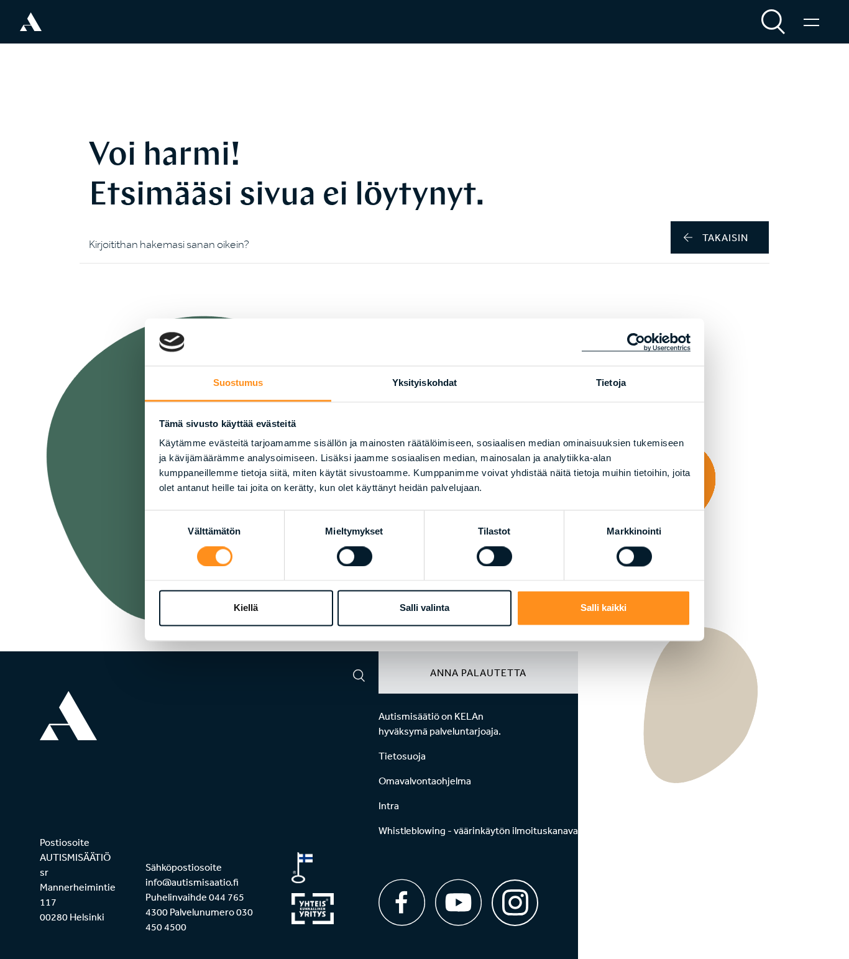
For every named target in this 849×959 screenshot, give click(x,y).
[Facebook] (402, 902)
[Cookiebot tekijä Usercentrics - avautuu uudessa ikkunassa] (636, 342)
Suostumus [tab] (238, 383)
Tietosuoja (402, 756)
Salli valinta (424, 608)
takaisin (725, 237)
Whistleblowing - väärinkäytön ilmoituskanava (478, 830)
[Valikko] (811, 22)
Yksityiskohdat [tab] (424, 383)
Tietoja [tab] (611, 383)
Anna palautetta (478, 672)
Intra (389, 805)
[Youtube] (458, 902)
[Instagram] (515, 898)
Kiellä (246, 608)
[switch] (354, 556)
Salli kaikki (603, 608)
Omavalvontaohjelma (425, 780)
